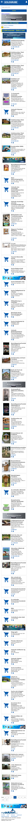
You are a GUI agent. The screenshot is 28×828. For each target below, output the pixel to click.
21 (6, 799)
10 (24, 797)
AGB (8, 815)
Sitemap (13, 815)
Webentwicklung (5, 816)
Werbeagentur (14, 816)
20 (3, 799)
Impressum (19, 815)
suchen (14, 10)
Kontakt (3, 815)
